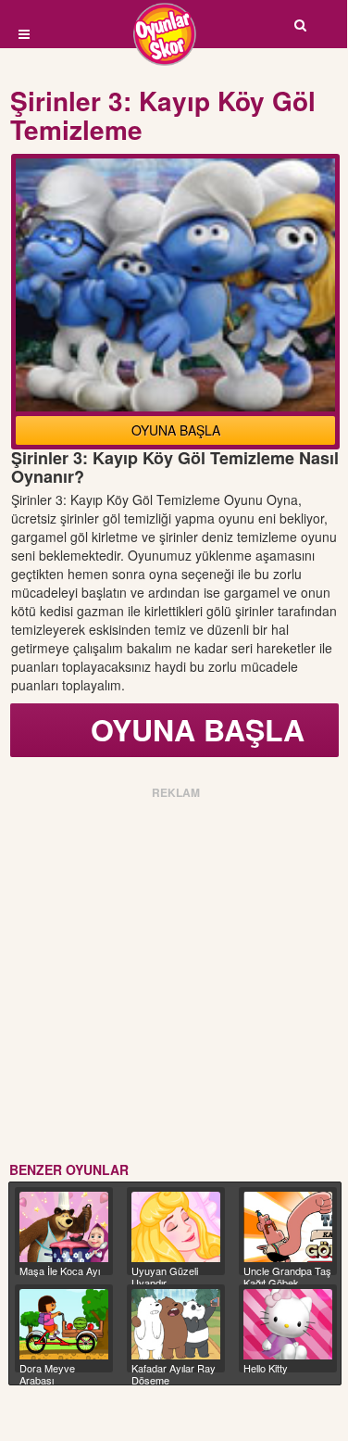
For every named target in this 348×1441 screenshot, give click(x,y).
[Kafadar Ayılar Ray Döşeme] (175, 1324)
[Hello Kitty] (287, 1324)
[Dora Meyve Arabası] (63, 1324)
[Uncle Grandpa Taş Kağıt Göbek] (287, 1227)
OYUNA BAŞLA (175, 430)
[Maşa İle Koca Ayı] (63, 1227)
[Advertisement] (173, 977)
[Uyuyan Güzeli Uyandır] (175, 1227)
